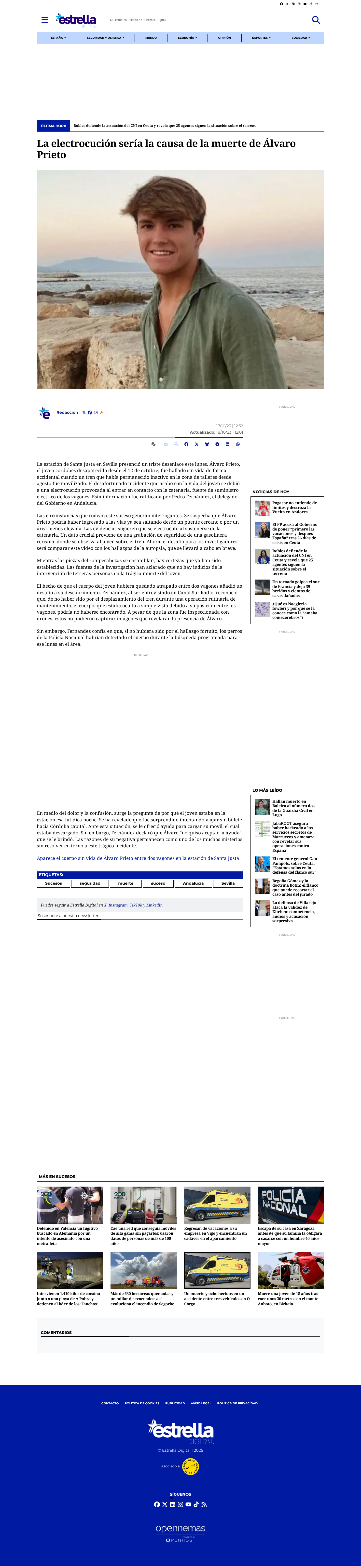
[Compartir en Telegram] (217, 444)
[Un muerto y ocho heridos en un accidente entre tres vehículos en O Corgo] (217, 1270)
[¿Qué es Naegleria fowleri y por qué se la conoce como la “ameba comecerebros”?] (262, 609)
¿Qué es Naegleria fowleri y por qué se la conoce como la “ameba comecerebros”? (294, 610)
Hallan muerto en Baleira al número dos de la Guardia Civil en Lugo (293, 808)
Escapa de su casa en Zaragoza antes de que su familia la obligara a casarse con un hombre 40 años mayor (290, 1236)
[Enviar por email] (166, 444)
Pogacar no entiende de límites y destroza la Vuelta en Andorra (294, 507)
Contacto (110, 1403)
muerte (125, 883)
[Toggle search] (316, 20)
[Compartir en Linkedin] (227, 444)
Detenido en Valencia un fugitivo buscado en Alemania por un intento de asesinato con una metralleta (67, 1236)
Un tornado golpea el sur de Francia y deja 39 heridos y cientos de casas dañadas (295, 588)
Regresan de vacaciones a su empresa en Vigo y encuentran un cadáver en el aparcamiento (215, 1233)
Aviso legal (201, 1403)
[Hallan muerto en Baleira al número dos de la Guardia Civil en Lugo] (262, 806)
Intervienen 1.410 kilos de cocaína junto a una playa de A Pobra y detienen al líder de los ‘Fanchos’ (68, 1298)
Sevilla (228, 883)
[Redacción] (45, 412)
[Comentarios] (154, 444)
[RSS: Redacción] (102, 412)
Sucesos (53, 883)
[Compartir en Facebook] (186, 444)
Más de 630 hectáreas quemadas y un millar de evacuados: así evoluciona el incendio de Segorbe (142, 1298)
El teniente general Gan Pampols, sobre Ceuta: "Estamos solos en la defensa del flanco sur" (294, 865)
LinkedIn (154, 905)
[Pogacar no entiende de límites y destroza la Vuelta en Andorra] (262, 508)
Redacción (67, 412)
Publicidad (175, 1403)
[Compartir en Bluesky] (207, 444)
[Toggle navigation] (45, 20)
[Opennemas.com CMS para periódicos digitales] (180, 1534)
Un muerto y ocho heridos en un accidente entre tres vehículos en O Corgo (217, 1298)
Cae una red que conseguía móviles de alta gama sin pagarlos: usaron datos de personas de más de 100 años (143, 1236)
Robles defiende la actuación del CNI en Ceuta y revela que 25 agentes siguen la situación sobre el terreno (163, 126)
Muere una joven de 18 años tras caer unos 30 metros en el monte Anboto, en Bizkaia (288, 1298)
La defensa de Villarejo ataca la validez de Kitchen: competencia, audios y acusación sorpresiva (294, 911)
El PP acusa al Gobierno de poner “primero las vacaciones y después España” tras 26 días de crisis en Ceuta (294, 533)
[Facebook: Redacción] (90, 412)
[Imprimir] (176, 444)
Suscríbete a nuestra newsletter (68, 916)
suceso (158, 883)
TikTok (136, 905)
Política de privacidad (237, 1403)
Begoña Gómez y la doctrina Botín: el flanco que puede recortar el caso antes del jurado (295, 887)
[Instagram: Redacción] (96, 412)
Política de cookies (142, 1403)
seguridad (90, 883)
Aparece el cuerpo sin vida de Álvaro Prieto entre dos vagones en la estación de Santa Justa (138, 858)
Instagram (118, 905)
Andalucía (193, 883)
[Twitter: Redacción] (84, 412)
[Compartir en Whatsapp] (238, 444)
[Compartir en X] (197, 444)
